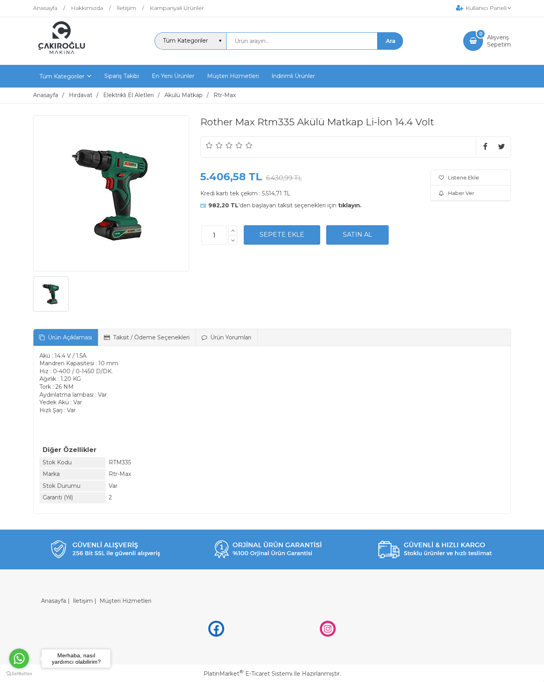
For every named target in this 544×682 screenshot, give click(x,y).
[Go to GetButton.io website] (19, 673)
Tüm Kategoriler (61, 76)
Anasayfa (53, 600)
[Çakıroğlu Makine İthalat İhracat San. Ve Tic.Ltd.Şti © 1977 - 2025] (63, 57)
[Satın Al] (357, 234)
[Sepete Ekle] (282, 234)
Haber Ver (461, 193)
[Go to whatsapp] (19, 658)
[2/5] (214, 145)
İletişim (83, 600)
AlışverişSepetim (499, 41)
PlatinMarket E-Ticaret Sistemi (248, 673)
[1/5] (209, 145)
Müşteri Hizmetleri (125, 600)
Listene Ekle (463, 177)
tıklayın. (350, 205)
